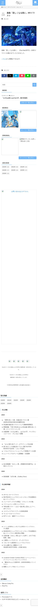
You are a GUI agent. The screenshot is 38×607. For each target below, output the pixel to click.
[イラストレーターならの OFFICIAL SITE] (19, 3)
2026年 (5, 173)
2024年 (14, 170)
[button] (4, 75)
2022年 (23, 167)
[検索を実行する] (34, 85)
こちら (4, 59)
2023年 (5, 170)
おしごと (6, 18)
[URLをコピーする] (33, 75)
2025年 (23, 170)
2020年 (5, 167)
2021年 (14, 167)
